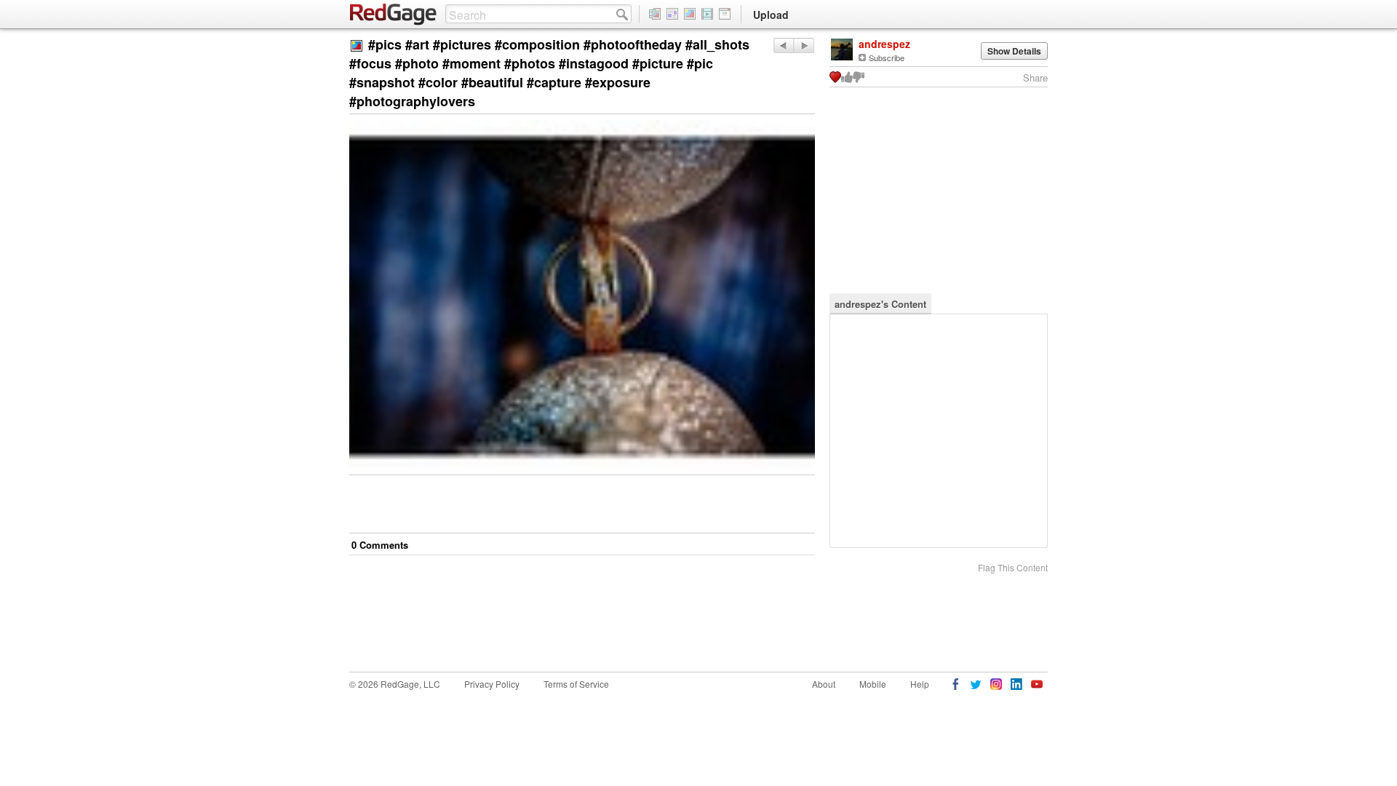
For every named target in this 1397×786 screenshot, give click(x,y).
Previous (803, 45)
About (823, 684)
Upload (771, 14)
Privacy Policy (492, 684)
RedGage (393, 14)
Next (783, 45)
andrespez (884, 43)
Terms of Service (576, 684)
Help (919, 684)
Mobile (872, 684)
